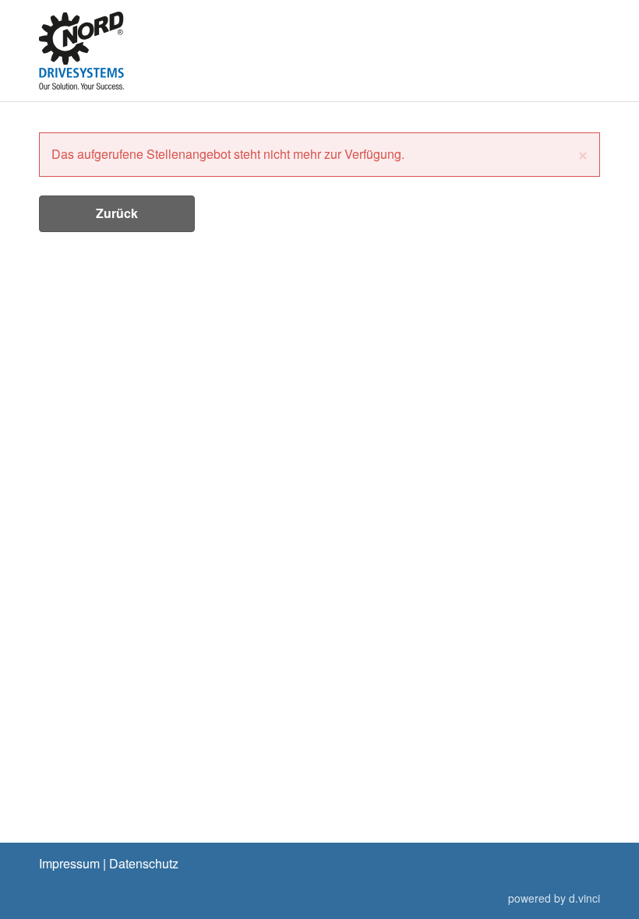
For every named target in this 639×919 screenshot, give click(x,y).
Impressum (69, 863)
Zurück (117, 213)
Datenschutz (143, 863)
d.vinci (584, 898)
